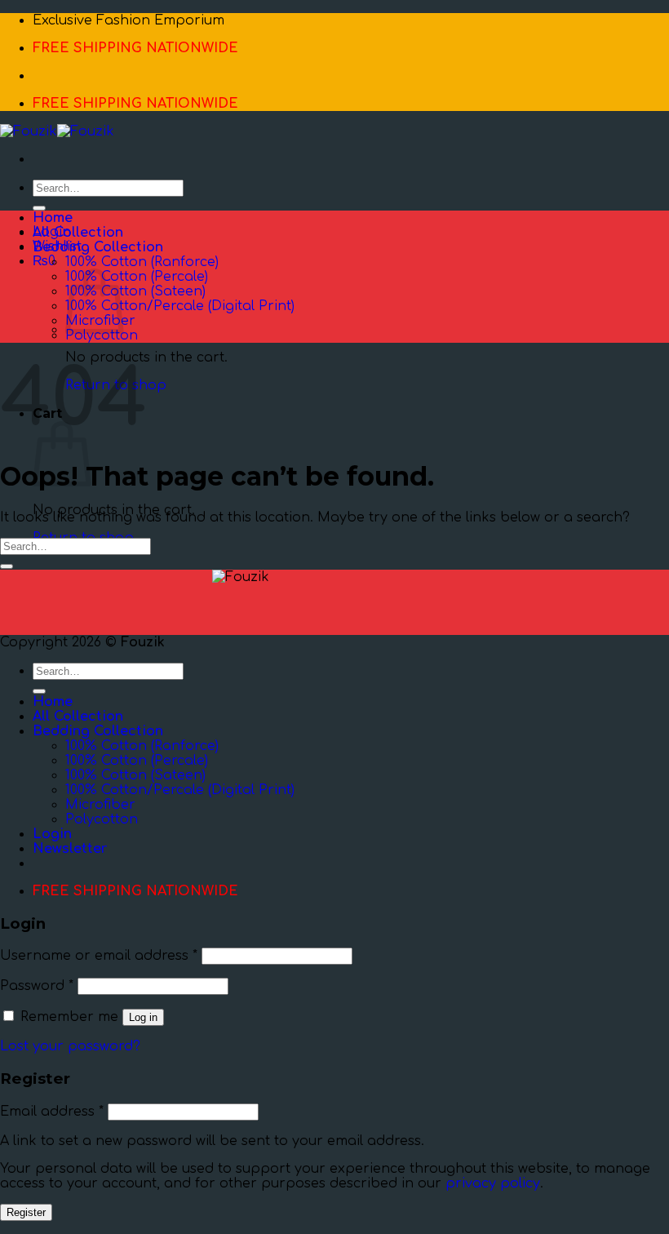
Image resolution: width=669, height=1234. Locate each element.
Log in (143, 1017)
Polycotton (101, 335)
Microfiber (100, 804)
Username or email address (98, 955)
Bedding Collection (98, 247)
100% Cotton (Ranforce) (142, 262)
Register (26, 1212)
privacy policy (492, 1183)
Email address (52, 1111)
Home (53, 218)
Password (36, 986)
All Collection (78, 232)
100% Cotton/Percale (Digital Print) (180, 306)
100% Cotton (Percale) (136, 276)
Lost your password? (70, 1046)
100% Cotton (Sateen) (135, 291)
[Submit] (39, 208)
